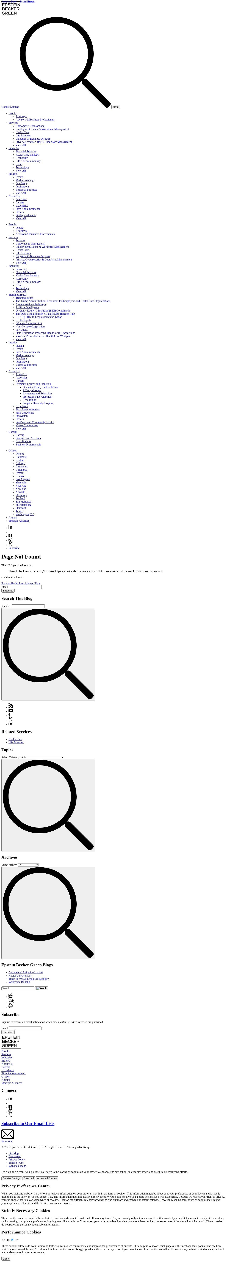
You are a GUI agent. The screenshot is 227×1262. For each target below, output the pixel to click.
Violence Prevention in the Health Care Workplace (44, 336)
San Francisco (23, 501)
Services (13, 122)
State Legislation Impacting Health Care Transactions (45, 332)
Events (19, 176)
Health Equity (23, 320)
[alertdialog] (113, 1222)
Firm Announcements (28, 208)
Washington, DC (25, 514)
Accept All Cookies (47, 1178)
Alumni (13, 517)
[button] (11, 996)
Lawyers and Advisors (28, 438)
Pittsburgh (21, 495)
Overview (21, 199)
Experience (22, 205)
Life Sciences (23, 135)
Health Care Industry (27, 154)
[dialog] (113, 1175)
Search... (6, 606)
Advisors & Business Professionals (35, 119)
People (12, 113)
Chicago (20, 463)
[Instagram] (10, 540)
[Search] (65, 106)
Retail (19, 164)
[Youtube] (10, 532)
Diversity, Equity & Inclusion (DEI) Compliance (43, 310)
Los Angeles (23, 479)
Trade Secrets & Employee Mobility (29, 978)
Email (5, 586)
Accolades (21, 377)
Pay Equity (22, 329)
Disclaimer (15, 1156)
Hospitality (22, 157)
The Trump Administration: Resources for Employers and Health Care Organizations (63, 300)
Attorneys (21, 116)
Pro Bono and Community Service (35, 422)
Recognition (29, 399)
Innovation (22, 415)
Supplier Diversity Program (38, 403)
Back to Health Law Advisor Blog (20, 583)
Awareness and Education (37, 393)
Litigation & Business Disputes (33, 138)
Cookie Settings (10, 106)
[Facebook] (10, 536)
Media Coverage (25, 180)
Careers (20, 202)
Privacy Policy (17, 1159)
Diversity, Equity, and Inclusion (33, 383)
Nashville (21, 485)
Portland (20, 498)
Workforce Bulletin (19, 981)
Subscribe (14, 547)
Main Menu (26, 1)
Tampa (19, 511)
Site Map (14, 1153)
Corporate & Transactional (30, 125)
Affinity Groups (32, 390)
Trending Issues (17, 294)
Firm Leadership (25, 412)
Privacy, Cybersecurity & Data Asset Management (44, 141)
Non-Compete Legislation (30, 326)
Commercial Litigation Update (26, 972)
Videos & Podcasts (26, 189)
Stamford (21, 507)
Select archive (9, 864)
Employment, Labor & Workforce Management (42, 129)
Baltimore (21, 456)
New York (21, 488)
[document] (113, 1222)
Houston (20, 476)
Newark (20, 491)
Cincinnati (21, 466)
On (7, 1239)
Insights (13, 173)
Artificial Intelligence (27, 307)
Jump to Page (8, 1)
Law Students (23, 441)
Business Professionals (28, 444)
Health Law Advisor (20, 975)
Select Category (10, 757)
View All (21, 145)
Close (6, 1258)
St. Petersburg (23, 504)
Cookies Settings (11, 1178)
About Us (14, 196)
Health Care (22, 132)
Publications (22, 186)
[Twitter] (10, 544)
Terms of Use (16, 1162)
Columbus (21, 469)
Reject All (29, 1178)
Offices (20, 212)
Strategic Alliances (26, 215)
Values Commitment (27, 425)
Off (16, 1239)
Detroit (19, 472)
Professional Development (37, 396)
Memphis (21, 482)
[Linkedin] (10, 527)
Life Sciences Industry (28, 160)
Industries (14, 148)
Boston (20, 460)
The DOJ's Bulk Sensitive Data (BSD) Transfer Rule (45, 313)
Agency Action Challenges (31, 304)
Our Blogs (21, 183)
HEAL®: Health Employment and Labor (39, 316)
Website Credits (17, 1165)
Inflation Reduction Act (29, 323)
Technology (22, 167)
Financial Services (26, 151)
